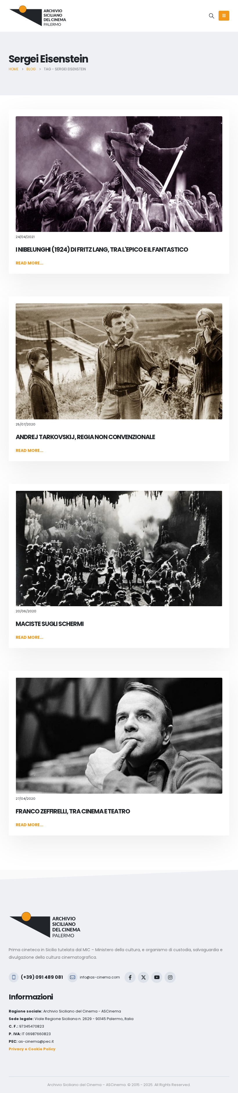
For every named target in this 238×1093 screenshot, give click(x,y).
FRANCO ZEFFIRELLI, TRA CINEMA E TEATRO (73, 811)
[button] (211, 16)
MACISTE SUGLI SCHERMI (50, 624)
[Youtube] (156, 977)
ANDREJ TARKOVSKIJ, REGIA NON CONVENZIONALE (85, 437)
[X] (143, 977)
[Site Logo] (38, 15)
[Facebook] (130, 977)
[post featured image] (119, 174)
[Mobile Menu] (224, 16)
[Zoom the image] (45, 915)
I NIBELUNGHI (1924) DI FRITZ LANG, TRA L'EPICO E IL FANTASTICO (102, 249)
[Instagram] (170, 977)
